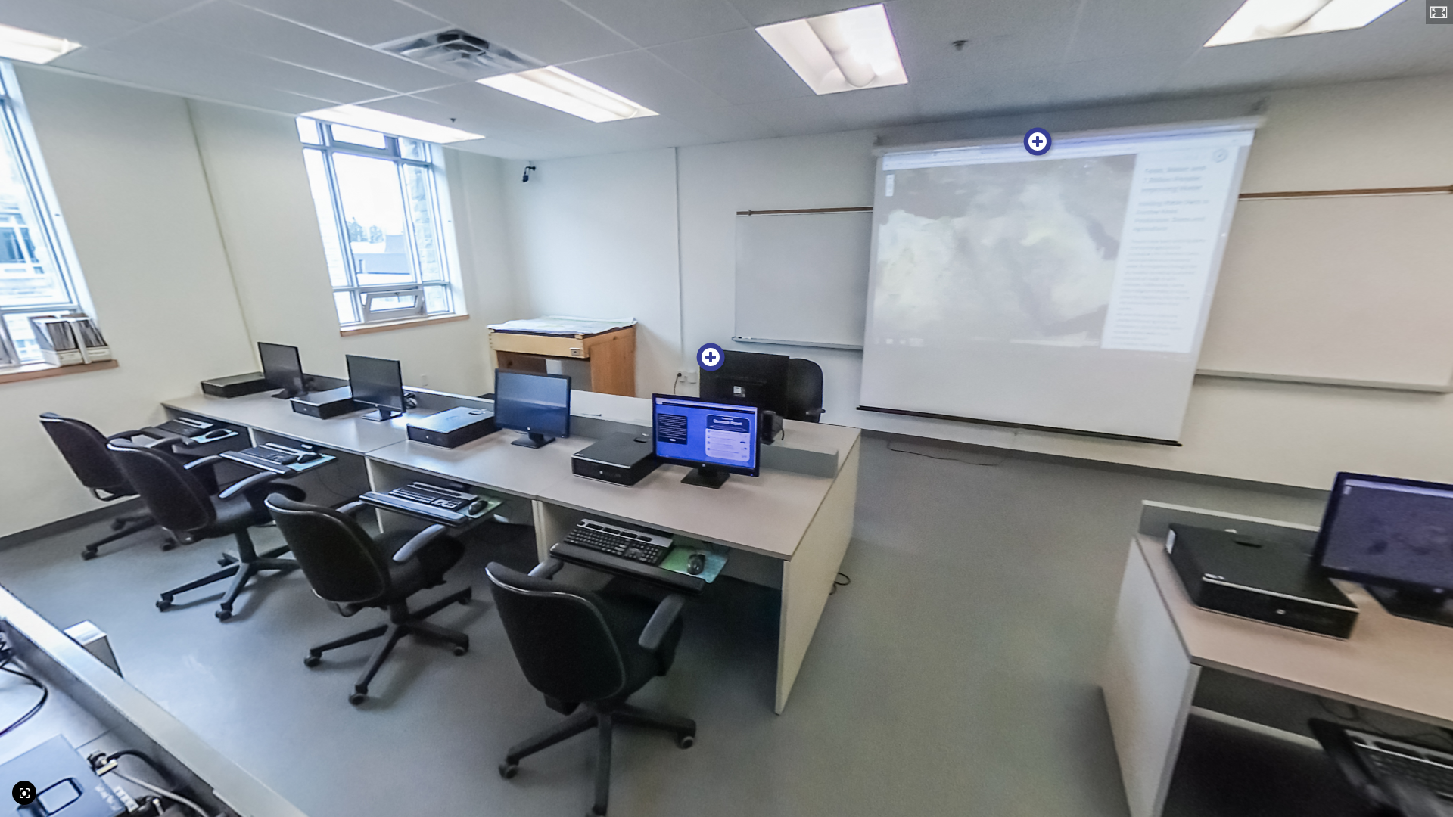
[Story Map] (1038, 142)
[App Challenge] (711, 357)
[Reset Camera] (24, 793)
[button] (1439, 12)
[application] (726, 408)
